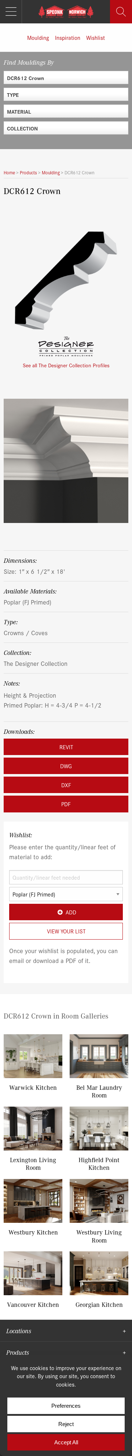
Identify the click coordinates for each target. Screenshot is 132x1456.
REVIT (66, 747)
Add (71, 912)
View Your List (66, 931)
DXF (66, 785)
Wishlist (95, 37)
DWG (66, 766)
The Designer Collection (35, 663)
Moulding (38, 37)
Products (17, 1352)
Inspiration (67, 37)
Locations (18, 1330)
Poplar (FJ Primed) (27, 602)
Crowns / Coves (26, 632)
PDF (66, 804)
